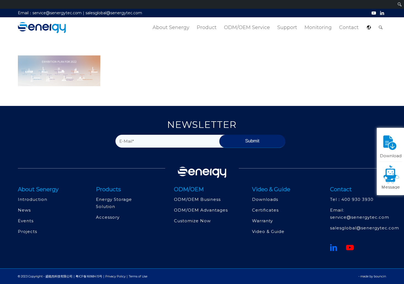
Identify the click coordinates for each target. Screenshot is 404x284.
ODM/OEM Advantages (201, 210)
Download (391, 155)
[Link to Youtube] (374, 13)
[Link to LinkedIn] (382, 13)
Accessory (108, 217)
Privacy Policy (115, 276)
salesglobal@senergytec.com (364, 227)
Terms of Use (138, 276)
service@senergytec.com (359, 217)
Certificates (265, 210)
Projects (27, 231)
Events (26, 220)
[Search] (380, 27)
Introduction (32, 199)
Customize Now (192, 220)
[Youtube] (350, 247)
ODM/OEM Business (197, 199)
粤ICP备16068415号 (89, 276)
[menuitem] (171, 27)
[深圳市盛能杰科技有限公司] (42, 27)
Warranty (262, 220)
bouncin (380, 276)
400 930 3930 (357, 199)
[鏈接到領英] (333, 247)
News (24, 210)
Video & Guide (268, 231)
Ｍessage (390, 186)
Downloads (265, 199)
